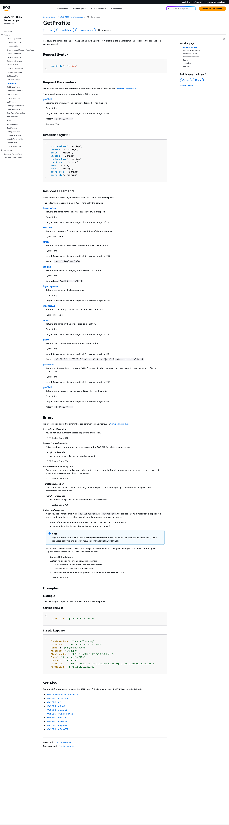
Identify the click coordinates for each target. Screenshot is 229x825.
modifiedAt (57, 162)
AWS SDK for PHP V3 (57, 721)
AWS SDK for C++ (55, 702)
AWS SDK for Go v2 (56, 706)
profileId (57, 66)
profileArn (57, 172)
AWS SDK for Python (57, 725)
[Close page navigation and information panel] (224, 39)
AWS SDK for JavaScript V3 (60, 713)
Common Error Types (120, 423)
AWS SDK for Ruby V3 (57, 729)
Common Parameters (126, 88)
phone (54, 168)
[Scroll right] (124, 8)
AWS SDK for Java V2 (57, 710)
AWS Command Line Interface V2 (63, 694)
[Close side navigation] (36, 17)
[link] (93, 17)
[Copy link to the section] (41, 54)
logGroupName (59, 159)
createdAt (57, 149)
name (53, 165)
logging (55, 156)
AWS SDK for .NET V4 (57, 698)
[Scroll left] (55, 8)
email (54, 152)
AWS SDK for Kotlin (56, 717)
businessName (59, 146)
